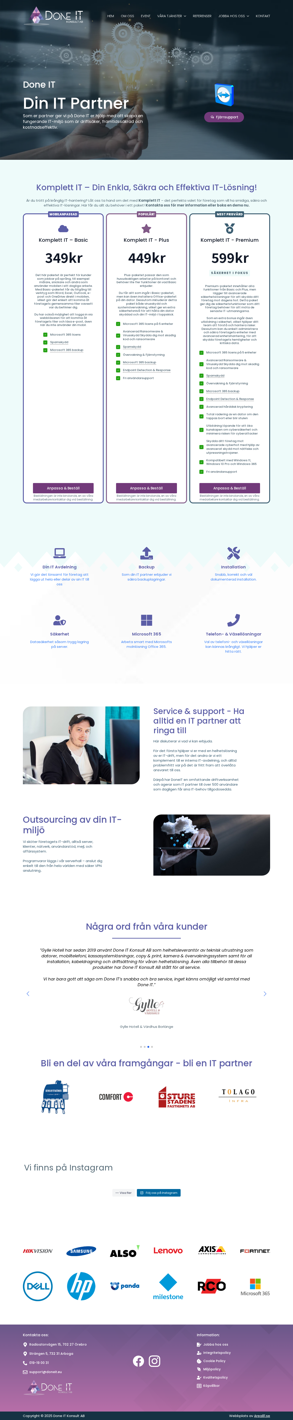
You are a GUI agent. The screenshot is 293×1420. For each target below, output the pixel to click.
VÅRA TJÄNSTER (169, 16)
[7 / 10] (237, 1097)
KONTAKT (263, 16)
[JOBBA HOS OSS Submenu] (247, 16)
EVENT (145, 16)
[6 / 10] (177, 1097)
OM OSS (127, 16)
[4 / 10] (55, 1097)
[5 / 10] (116, 1097)
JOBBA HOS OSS (231, 16)
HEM (110, 16)
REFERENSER (202, 16)
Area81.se (262, 1415)
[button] (28, 993)
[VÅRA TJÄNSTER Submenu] (184, 16)
